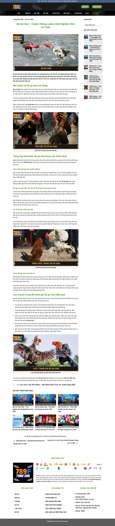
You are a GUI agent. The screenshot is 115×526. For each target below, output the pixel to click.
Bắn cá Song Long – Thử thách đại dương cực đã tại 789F (95, 48)
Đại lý (87, 13)
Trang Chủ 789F (18, 19)
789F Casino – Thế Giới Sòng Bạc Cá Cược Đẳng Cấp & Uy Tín (95, 99)
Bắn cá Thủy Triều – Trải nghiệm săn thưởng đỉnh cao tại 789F (23, 409)
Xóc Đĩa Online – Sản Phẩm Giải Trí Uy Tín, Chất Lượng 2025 (51, 385)
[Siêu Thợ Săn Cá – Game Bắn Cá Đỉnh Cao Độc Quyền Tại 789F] (68, 400)
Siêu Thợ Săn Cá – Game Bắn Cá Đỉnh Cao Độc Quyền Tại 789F (67, 409)
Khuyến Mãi (78, 13)
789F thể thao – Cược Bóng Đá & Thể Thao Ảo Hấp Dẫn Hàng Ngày (95, 78)
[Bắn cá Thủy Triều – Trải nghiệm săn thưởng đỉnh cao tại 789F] (23, 400)
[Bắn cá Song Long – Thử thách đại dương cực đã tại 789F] (45, 400)
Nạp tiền (36, 13)
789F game (67, 13)
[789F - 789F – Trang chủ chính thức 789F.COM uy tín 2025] (25, 7)
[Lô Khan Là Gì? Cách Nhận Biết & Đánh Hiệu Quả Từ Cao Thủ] (45, 420)
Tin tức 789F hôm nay (45, 436)
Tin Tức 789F (29, 19)
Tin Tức (95, 13)
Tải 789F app (56, 13)
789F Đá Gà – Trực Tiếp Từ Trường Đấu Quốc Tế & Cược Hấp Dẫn (95, 88)
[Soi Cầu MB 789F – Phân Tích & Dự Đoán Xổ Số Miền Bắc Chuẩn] (23, 420)
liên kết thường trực (61, 436)
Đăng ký (27, 13)
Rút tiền (45, 13)
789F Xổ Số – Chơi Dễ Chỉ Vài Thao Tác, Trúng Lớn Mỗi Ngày (95, 68)
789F (19, 13)
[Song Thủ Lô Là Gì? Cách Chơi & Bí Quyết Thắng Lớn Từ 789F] (68, 420)
